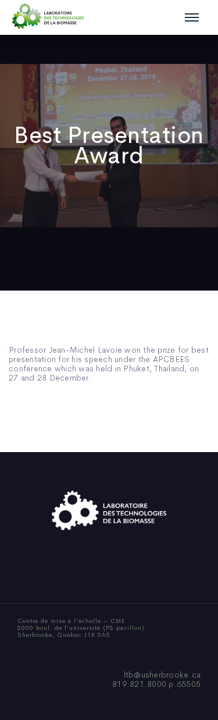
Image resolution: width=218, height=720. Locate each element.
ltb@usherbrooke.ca (162, 674)
